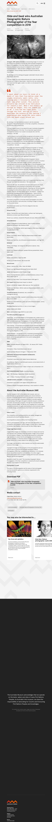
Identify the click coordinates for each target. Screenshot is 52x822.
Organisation (24, 9)
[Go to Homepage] (26, 802)
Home (8, 9)
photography (11, 510)
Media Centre (32, 9)
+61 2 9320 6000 (10, 820)
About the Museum (15, 9)
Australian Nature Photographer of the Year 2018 (30, 507)
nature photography (12, 507)
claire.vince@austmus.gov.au (14, 498)
